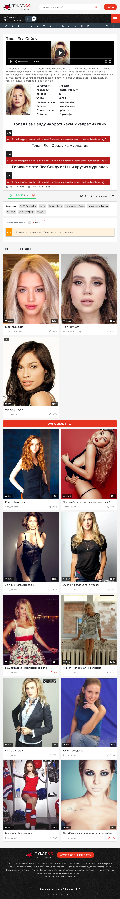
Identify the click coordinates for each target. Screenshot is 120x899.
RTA (78, 888)
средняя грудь (26, 211)
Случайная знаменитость (75, 855)
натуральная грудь (75, 206)
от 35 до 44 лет (28, 206)
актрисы (11, 211)
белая (42, 206)
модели (41, 211)
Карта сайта (46, 888)
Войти (110, 7)
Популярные (13, 20)
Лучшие (11, 17)
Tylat (44, 876)
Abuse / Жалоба (64, 888)
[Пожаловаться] (112, 196)
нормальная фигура (98, 206)
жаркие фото (55, 206)
